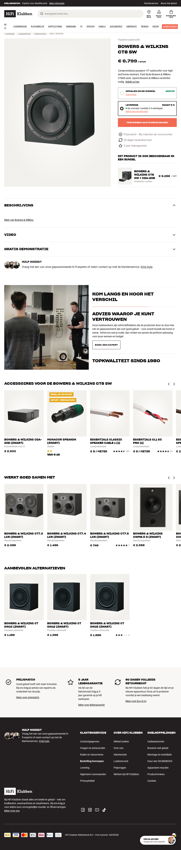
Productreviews (156, 774)
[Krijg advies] (171, 840)
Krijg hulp (147, 267)
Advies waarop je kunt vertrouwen (123, 322)
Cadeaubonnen (155, 741)
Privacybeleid (87, 780)
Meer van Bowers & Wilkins (18, 219)
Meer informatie (53, 3)
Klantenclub (120, 754)
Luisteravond (121, 761)
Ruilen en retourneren (91, 754)
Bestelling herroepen (92, 761)
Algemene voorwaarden (93, 774)
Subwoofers (40, 33)
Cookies (151, 780)
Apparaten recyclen (158, 767)
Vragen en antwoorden (92, 748)
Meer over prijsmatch (27, 697)
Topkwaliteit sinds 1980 (126, 339)
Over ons (118, 748)
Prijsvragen (120, 767)
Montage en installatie (159, 754)
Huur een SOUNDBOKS (159, 761)
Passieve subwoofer (129, 39)
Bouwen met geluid (157, 748)
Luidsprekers (24, 33)
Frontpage (10, 33)
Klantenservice (151, 3)
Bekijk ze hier (132, 81)
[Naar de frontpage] (18, 13)
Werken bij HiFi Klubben (126, 774)
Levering (84, 767)
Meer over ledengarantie (91, 704)
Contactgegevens (89, 741)
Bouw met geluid (169, 3)
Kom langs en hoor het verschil (123, 303)
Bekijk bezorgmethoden (137, 111)
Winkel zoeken (121, 741)
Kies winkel (131, 94)
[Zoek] (42, 14)
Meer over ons (12, 810)
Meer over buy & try (136, 701)
